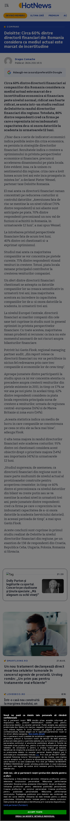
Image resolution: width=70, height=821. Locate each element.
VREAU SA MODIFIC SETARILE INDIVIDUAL (35, 816)
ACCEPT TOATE (35, 812)
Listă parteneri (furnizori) (16, 805)
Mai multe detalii (37, 734)
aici (37, 754)
